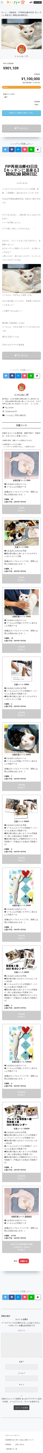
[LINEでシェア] (31, 149)
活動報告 (12, 12)
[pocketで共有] (25, 149)
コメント (21, 1330)
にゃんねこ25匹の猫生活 (15, 415)
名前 (21, 1361)
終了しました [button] (21, 128)
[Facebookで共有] (12, 149)
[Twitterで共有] (5, 149)
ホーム (4, 12)
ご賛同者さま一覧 (11, 1449)
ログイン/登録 (38, 2)
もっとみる (35, 404)
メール (21, 1373)
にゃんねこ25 (22, 394)
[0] (30, 2)
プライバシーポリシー (12, 1435)
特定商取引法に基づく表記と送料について (19, 1440)
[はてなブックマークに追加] (18, 149)
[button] (21, 112)
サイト (21, 1384)
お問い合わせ (19, 1444)
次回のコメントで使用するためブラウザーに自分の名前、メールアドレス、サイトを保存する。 (21, 1400)
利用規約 (8, 1444)
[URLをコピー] (38, 149)
